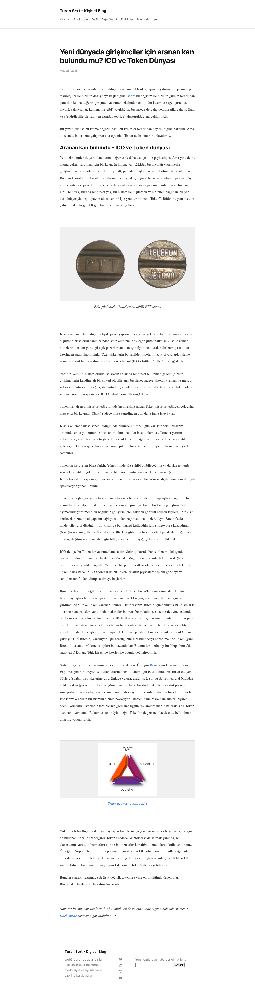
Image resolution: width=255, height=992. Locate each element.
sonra (131, 95)
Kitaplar (65, 19)
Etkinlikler (127, 19)
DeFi (95, 19)
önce (102, 89)
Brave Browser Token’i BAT (128, 803)
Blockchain (81, 19)
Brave (154, 664)
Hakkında (143, 19)
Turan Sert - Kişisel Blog (83, 10)
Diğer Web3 (109, 19)
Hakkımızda (68, 915)
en (155, 19)
